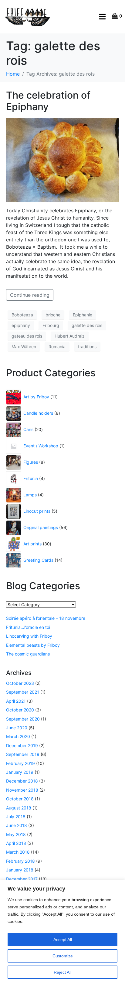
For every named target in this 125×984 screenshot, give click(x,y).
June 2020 (16, 727)
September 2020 (23, 718)
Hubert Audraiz (70, 335)
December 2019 (22, 745)
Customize (62, 955)
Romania (57, 346)
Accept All (62, 939)
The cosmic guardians (28, 653)
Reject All (62, 972)
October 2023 (20, 683)
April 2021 (16, 701)
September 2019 (22, 754)
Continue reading (29, 295)
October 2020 (20, 709)
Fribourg (50, 325)
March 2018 (18, 852)
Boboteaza (22, 314)
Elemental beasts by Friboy (33, 645)
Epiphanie (82, 314)
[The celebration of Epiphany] (62, 159)
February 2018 (20, 861)
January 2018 (19, 869)
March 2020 (18, 736)
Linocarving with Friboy (29, 636)
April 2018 (16, 843)
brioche (53, 314)
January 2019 (19, 772)
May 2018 (16, 834)
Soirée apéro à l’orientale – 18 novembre (45, 618)
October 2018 (20, 798)
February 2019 (20, 763)
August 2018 (18, 807)
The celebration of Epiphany (48, 101)
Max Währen (24, 346)
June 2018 (16, 825)
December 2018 (22, 780)
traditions (87, 346)
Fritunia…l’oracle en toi (28, 627)
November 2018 (22, 790)
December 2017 (22, 878)
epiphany (21, 325)
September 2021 (22, 692)
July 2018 (15, 816)
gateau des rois (27, 335)
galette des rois (87, 325)
